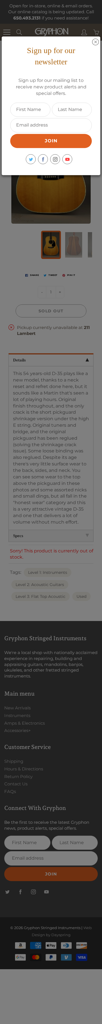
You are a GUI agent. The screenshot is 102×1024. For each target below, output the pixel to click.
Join (51, 140)
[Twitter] (31, 159)
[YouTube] (67, 159)
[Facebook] (43, 159)
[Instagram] (55, 159)
